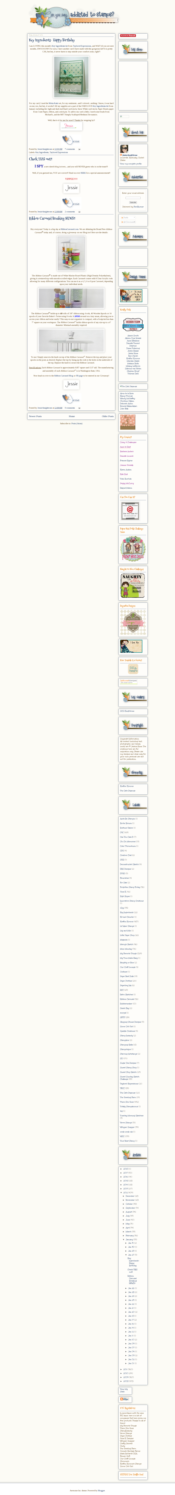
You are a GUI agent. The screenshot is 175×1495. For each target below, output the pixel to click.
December (130, 1196)
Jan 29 (131, 1251)
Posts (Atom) (76, 423)
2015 (125, 1181)
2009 (126, 1377)
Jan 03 (131, 1355)
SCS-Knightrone (127, 711)
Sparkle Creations (127, 1031)
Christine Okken (127, 401)
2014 (125, 1184)
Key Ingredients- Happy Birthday (52, 40)
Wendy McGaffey (127, 398)
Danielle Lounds (126, 456)
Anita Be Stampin (127, 819)
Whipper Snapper (127, 1127)
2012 (125, 1192)
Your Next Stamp (127, 1141)
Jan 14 (131, 1328)
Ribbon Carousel (127, 999)
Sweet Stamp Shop (128, 1067)
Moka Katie (53, 103)
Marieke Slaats (133, 361)
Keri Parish (133, 356)
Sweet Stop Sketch (128, 1072)
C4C (122, 832)
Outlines (123, 972)
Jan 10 (131, 1339)
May (128, 1224)
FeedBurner (139, 207)
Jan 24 (131, 1296)
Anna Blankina (133, 341)
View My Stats (124, 1390)
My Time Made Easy (129, 958)
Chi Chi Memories (128, 841)
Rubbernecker (126, 1003)
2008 (126, 1381)
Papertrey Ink (125, 985)
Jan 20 (131, 1312)
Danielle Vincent (133, 343)
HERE (83, 173)
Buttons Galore (126, 828)
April (128, 1227)
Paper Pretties (126, 981)
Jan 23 (131, 1300)
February (130, 1235)
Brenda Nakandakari (128, 406)
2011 (125, 1369)
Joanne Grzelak (126, 465)
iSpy (122, 908)
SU (121, 1058)
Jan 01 (131, 1363)
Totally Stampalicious (129, 1106)
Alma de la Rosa (126, 393)
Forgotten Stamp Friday (130, 887)
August (129, 1212)
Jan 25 (131, 1292)
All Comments (129, 222)
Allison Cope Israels (133, 338)
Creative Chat (126, 855)
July (128, 1216)
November (130, 1200)
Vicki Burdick (125, 479)
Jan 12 (131, 1332)
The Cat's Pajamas (127, 791)
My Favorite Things (128, 953)
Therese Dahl (133, 373)
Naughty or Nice (127, 962)
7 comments (70, 149)
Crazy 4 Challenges (128, 442)
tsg (121, 1111)
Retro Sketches (126, 994)
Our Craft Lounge (127, 967)
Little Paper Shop (127, 935)
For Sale (123, 882)
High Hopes (125, 896)
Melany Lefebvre (133, 366)
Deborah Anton (126, 403)
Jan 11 (131, 1335)
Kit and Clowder (127, 917)
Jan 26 (131, 1288)
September (131, 1208)
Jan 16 (131, 1324)
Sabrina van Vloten (133, 368)
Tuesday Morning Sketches (131, 1115)
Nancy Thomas (126, 396)
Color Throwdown (128, 846)
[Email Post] (78, 149)
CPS (122, 850)
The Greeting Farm (128, 1097)
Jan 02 (131, 1359)
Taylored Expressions (82, 46)
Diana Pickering (133, 348)
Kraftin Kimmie (126, 921)
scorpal (123, 1013)
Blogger (101, 1490)
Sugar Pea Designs (128, 1063)
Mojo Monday (126, 949)
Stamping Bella (126, 1045)
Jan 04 (131, 1351)
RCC (122, 990)
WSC (122, 1136)
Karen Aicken (125, 469)
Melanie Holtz (133, 363)
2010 (126, 1373)
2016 (125, 1177)
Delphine (133, 346)
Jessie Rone (133, 353)
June (128, 1220)
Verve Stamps (126, 1122)
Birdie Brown (126, 823)
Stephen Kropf (133, 371)
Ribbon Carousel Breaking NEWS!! (52, 218)
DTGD (122, 873)
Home (72, 416)
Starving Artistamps (128, 1054)
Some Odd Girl (126, 1026)
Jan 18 (131, 1316)
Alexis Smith (133, 335)
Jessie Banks (133, 351)
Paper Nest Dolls (127, 976)
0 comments (70, 408)
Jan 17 (131, 1320)
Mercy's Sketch (126, 944)
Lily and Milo (125, 930)
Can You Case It (126, 837)
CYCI (122, 860)
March (129, 1231)
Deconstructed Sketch (129, 864)
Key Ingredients (42, 152)
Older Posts (108, 416)
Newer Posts (35, 416)
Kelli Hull (124, 474)
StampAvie (124, 1040)
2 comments (70, 212)
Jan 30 (131, 1247)
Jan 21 (131, 1308)
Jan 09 (131, 1343)
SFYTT (122, 1017)
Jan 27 (131, 1255)
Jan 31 (131, 1243)
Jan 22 (131, 1304)
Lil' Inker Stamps (127, 926)
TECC (122, 1088)
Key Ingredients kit (60, 46)
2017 (125, 1173)
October (129, 1204)
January (129, 1239)
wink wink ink (126, 1132)
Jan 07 (131, 1347)
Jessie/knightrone (45, 149)
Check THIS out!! (40, 159)
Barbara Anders (126, 451)
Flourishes (124, 878)
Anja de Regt (125, 447)
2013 (125, 1188)
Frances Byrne (126, 460)
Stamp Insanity (126, 1035)
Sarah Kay (124, 1008)
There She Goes (127, 1102)
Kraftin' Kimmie (133, 358)
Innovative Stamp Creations (132, 901)
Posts (125, 217)
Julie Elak (124, 408)
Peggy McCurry (127, 483)
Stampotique (125, 1049)
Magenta (123, 940)
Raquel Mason (126, 488)
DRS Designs (125, 869)
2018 (125, 1169)
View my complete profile (131, 164)
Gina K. (123, 892)
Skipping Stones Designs (130, 1022)
